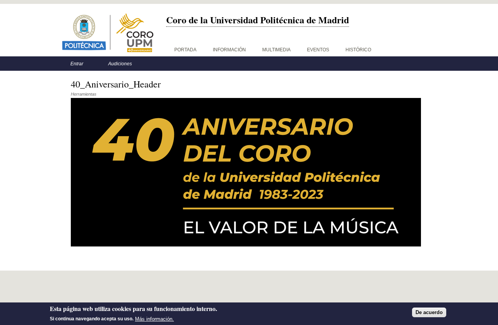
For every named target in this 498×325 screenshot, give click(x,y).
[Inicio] (107, 33)
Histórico (358, 49)
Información (229, 49)
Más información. (154, 319)
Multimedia (276, 49)
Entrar (76, 63)
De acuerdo (429, 312)
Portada (185, 49)
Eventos (318, 49)
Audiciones (120, 63)
